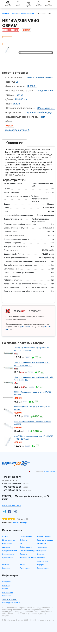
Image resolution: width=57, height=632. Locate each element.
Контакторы (42, 547)
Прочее (19, 95)
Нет (43, 116)
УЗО (21, 543)
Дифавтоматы (26, 547)
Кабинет (39, 6)
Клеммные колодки (28, 550)
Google (24, 522)
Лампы (5, 536)
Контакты (6, 582)
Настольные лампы (28, 557)
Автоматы (41, 543)
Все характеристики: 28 (17, 130)
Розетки (5, 564)
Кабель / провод (44, 536)
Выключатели (43, 568)
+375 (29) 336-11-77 (11, 477)
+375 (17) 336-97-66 (16, 490)
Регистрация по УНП (11, 603)
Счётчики (24, 540)
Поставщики (7, 592)
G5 (16, 81)
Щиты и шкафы (8, 540)
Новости (6, 585)
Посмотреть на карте (11, 505)
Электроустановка (45, 540)
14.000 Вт (32, 86)
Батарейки (41, 550)
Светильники (8, 554)
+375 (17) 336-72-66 (15, 483)
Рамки (22, 564)
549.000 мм (20, 99)
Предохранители (9, 550)
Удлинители (25, 568)
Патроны (23, 554)
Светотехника (26, 536)
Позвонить (49, 6)
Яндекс (16, 522)
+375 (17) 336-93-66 (15, 487)
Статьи (5, 589)
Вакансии (6, 596)
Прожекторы (7, 557)
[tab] (14, 143)
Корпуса (40, 564)
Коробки (6, 568)
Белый (16, 103)
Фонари (40, 554)
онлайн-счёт (49, 471)
